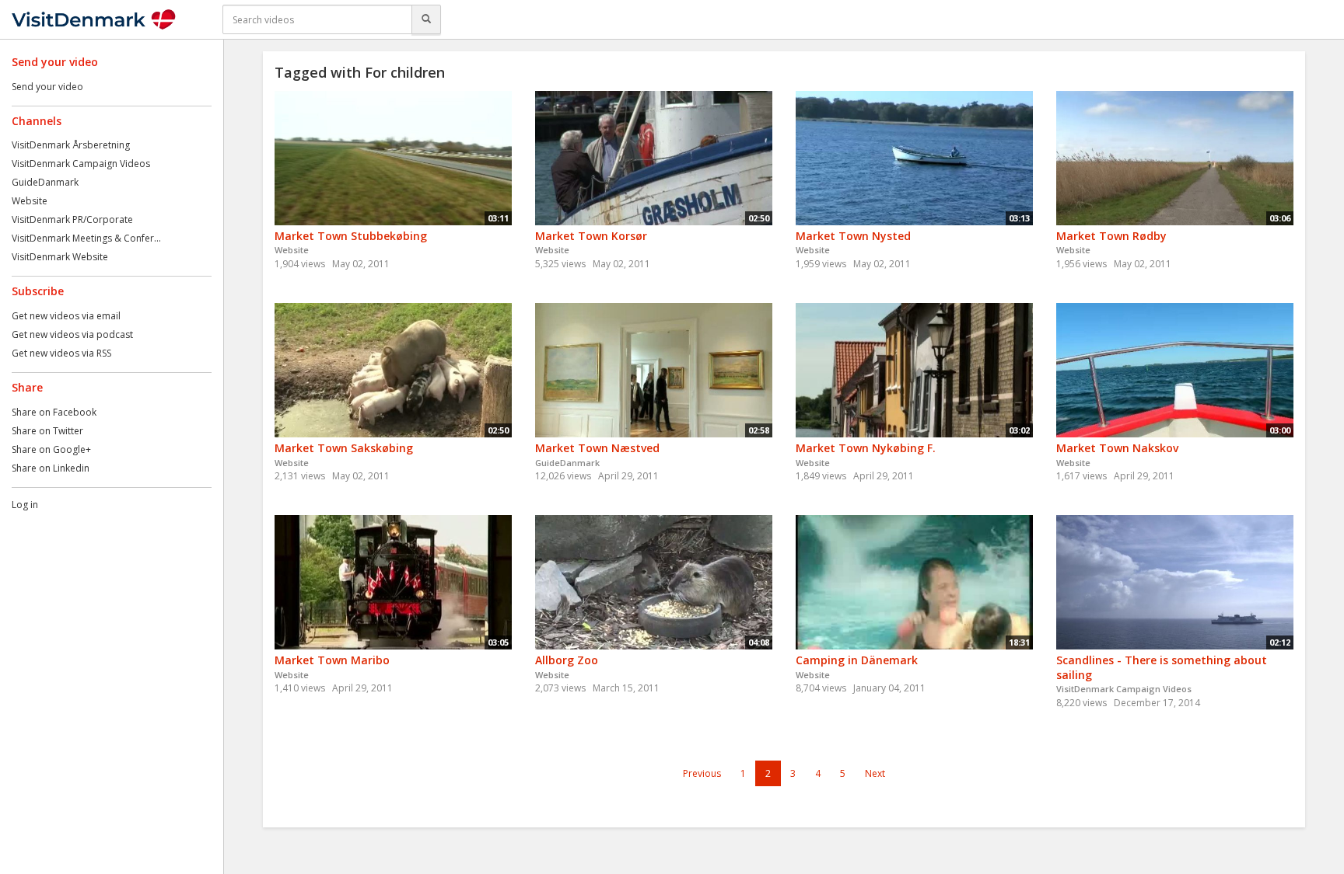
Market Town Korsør (591, 235)
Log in (25, 504)
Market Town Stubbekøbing (351, 235)
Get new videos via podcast (72, 334)
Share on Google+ (51, 449)
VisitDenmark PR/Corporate (72, 219)
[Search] (426, 19)
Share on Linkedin (50, 468)
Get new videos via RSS (61, 353)
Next (875, 773)
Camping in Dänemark (857, 660)
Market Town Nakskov (1117, 447)
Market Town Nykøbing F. (866, 447)
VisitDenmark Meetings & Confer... (86, 238)
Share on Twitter (47, 430)
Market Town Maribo (332, 660)
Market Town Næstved (597, 447)
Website (29, 200)
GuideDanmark (45, 182)
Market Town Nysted (853, 235)
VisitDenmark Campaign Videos (81, 163)
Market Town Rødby (1111, 235)
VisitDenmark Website (60, 256)
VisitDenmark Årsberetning (71, 144)
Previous (702, 773)
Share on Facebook (54, 412)
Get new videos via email (66, 315)
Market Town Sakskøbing (344, 447)
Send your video (47, 86)
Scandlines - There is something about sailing (1161, 667)
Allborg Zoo (566, 660)
